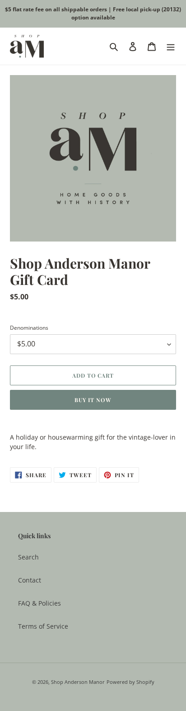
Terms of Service (43, 626)
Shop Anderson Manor (78, 681)
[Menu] (170, 46)
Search (28, 557)
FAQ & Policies (39, 603)
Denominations (29, 328)
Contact (29, 580)
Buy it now (93, 399)
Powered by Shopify (130, 681)
